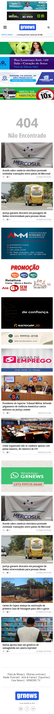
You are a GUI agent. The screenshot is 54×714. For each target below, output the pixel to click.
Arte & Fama (28, 677)
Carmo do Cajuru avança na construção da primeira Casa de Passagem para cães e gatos (26, 607)
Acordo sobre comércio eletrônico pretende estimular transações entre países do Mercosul (26, 172)
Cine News (17, 680)
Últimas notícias (43, 177)
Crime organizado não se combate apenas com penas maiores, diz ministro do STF (26, 447)
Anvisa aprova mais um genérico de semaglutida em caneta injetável (21, 646)
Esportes (43, 677)
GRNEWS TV (33, 680)
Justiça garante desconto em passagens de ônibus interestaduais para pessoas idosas (24, 214)
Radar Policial (44, 413)
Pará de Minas (15, 674)
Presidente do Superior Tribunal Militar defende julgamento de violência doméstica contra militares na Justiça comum (27, 406)
